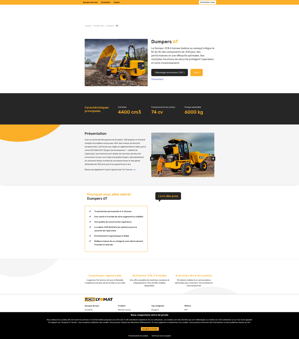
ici (135, 170)
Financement (157, 79)
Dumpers (110, 26)
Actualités (105, 2)
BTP (186, 310)
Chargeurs (155, 310)
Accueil (88, 26)
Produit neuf (99, 26)
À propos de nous (90, 2)
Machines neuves (124, 310)
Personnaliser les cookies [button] (138, 336)
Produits (121, 306)
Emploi (117, 2)
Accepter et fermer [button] (149, 329)
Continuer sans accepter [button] (161, 336)
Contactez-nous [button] (207, 2)
